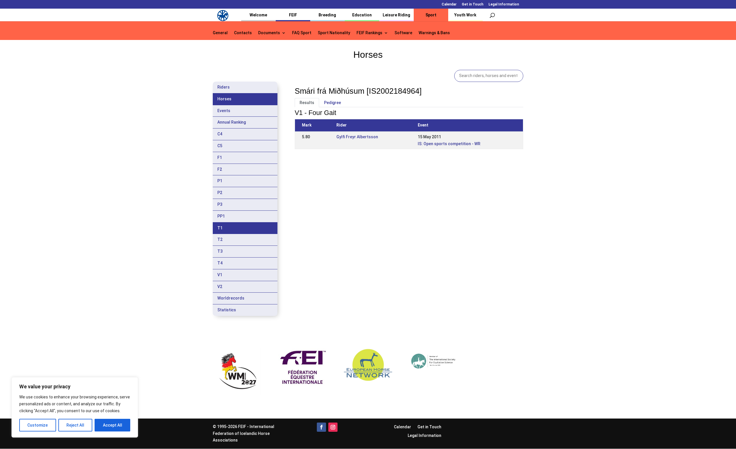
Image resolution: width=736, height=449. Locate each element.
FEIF (293, 15)
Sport (430, 15)
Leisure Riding (396, 15)
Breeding (327, 15)
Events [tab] (223, 110)
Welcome (258, 15)
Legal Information (503, 4)
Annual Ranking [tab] (231, 122)
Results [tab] (307, 102)
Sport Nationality (334, 33)
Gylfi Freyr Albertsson (357, 137)
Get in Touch (472, 4)
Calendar (449, 4)
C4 (219, 134)
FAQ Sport (301, 33)
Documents (269, 33)
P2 (219, 192)
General (220, 33)
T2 (220, 239)
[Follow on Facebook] (321, 427)
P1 (219, 181)
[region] (75, 407)
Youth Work (465, 15)
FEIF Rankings (369, 33)
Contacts (243, 33)
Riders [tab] (223, 87)
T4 (220, 263)
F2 (219, 169)
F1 (219, 157)
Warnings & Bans (434, 33)
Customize (37, 425)
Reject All (75, 425)
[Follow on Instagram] (333, 427)
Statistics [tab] (226, 310)
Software (403, 33)
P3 (219, 204)
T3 (220, 251)
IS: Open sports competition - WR (449, 143)
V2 (219, 286)
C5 (219, 145)
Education (362, 15)
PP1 (221, 216)
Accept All (112, 425)
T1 (220, 228)
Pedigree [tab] (332, 102)
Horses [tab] (224, 99)
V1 (219, 275)
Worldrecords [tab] (230, 298)
